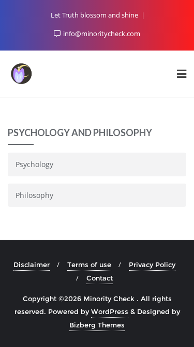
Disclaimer (31, 264)
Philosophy (34, 195)
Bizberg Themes (97, 325)
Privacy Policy (152, 264)
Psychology (34, 164)
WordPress (109, 311)
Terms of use (89, 264)
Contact (99, 278)
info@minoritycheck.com (101, 33)
